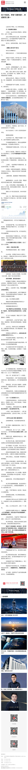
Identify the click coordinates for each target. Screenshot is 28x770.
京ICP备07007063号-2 (5, 767)
